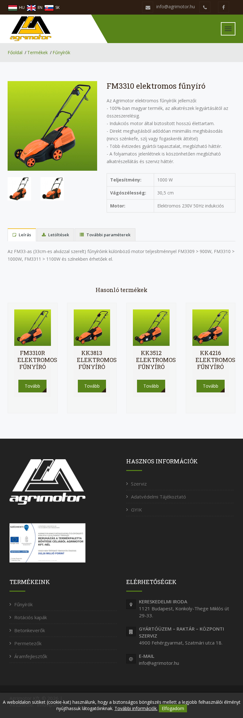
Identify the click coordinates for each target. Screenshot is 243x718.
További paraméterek (107, 235)
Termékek (37, 52)
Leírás (24, 235)
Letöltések (58, 235)
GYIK (136, 509)
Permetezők (27, 643)
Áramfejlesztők (30, 656)
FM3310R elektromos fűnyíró (37, 360)
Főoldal (15, 52)
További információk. (136, 708)
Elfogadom (173, 708)
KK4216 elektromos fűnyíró (215, 360)
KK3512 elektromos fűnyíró (156, 360)
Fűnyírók (61, 52)
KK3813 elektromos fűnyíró (97, 360)
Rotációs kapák (30, 617)
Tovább (32, 386)
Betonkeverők (29, 630)
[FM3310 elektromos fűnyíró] (52, 125)
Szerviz (139, 483)
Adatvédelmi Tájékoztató (158, 496)
